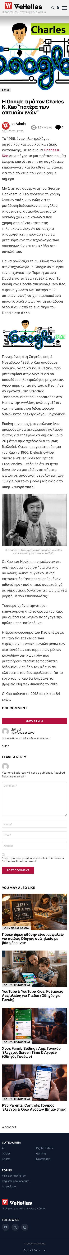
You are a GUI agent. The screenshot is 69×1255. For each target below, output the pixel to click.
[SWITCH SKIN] (57, 8)
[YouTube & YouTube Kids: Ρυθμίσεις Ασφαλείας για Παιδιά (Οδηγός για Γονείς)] (34, 969)
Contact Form (32, 1250)
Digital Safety (44, 1148)
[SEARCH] (52, 8)
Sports (6, 1158)
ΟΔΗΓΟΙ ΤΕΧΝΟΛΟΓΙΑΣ (17, 985)
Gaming (41, 1153)
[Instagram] (24, 1227)
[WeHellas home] (34, 1202)
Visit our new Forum (14, 1175)
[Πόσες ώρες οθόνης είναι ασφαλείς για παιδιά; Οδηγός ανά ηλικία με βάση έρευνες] (34, 912)
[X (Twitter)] (15, 1227)
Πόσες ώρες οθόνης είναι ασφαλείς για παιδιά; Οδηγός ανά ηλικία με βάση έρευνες (33, 938)
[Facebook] (5, 1227)
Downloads (43, 1158)
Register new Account (15, 1181)
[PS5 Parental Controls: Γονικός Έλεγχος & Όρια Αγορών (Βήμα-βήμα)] (34, 1082)
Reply (5, 745)
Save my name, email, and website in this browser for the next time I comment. (33, 860)
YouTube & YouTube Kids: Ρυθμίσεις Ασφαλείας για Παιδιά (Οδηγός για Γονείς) (32, 995)
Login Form (9, 1186)
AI (3, 1148)
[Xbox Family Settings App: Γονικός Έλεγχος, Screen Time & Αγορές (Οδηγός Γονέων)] (34, 1026)
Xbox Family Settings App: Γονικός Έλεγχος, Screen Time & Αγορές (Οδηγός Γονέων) (31, 1052)
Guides (6, 1153)
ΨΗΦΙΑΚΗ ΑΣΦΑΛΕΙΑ (16, 928)
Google (11, 1127)
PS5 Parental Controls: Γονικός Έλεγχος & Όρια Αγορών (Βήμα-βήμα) (34, 1107)
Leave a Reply (34, 720)
